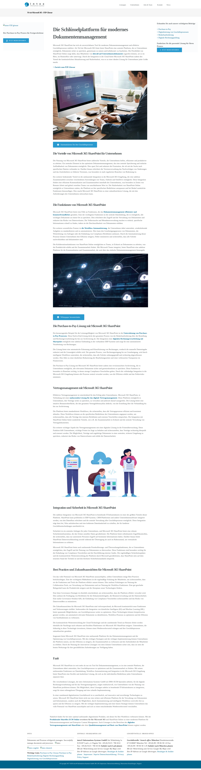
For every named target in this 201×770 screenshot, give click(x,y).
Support (85, 757)
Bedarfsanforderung (34, 756)
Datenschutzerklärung (108, 754)
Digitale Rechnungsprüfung (53, 756)
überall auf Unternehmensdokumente (108, 54)
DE (96, 763)
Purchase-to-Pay (65, 753)
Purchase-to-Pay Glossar (49, 753)
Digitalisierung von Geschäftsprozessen (42, 759)
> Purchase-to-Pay (164, 29)
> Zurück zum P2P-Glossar (64, 67)
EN (98, 763)
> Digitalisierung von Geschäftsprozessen (173, 32)
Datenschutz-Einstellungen (128, 763)
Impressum (88, 754)
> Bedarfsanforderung (165, 35)
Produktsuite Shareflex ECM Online (64, 719)
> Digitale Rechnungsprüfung (168, 38)
